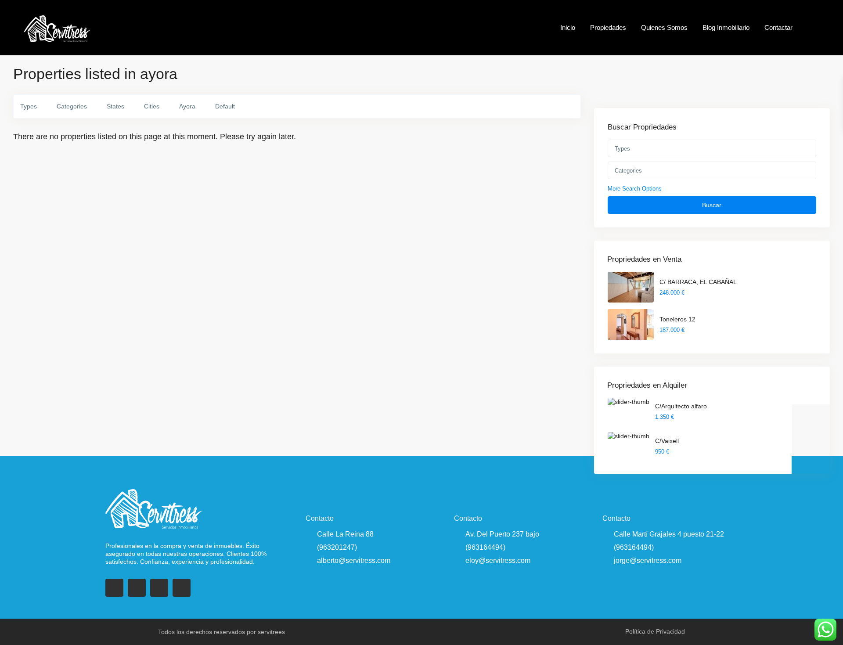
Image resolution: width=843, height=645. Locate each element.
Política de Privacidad (655, 631)
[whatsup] (137, 588)
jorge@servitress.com (647, 560)
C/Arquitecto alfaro (681, 406)
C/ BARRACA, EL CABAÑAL (698, 281)
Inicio (567, 27)
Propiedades (608, 27)
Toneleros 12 (677, 319)
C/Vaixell (667, 440)
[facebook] (114, 588)
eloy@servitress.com (497, 560)
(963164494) (485, 547)
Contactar (778, 27)
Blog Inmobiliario (725, 27)
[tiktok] (159, 588)
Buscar (711, 205)
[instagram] (182, 588)
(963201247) (337, 547)
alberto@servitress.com (353, 560)
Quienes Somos (664, 27)
